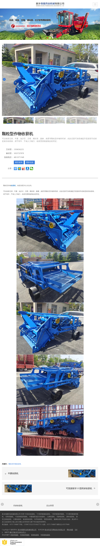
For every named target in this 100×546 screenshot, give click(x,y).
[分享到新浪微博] (23, 168)
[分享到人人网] (27, 168)
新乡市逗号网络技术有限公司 (55, 530)
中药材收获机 (45, 535)
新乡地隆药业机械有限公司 (27, 530)
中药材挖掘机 (24, 535)
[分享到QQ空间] (19, 168)
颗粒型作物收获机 (15, 464)
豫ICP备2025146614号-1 (18, 532)
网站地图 (70, 530)
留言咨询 (18, 162)
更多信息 (29, 162)
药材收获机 (35, 535)
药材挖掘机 (14, 535)
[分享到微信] (31, 168)
